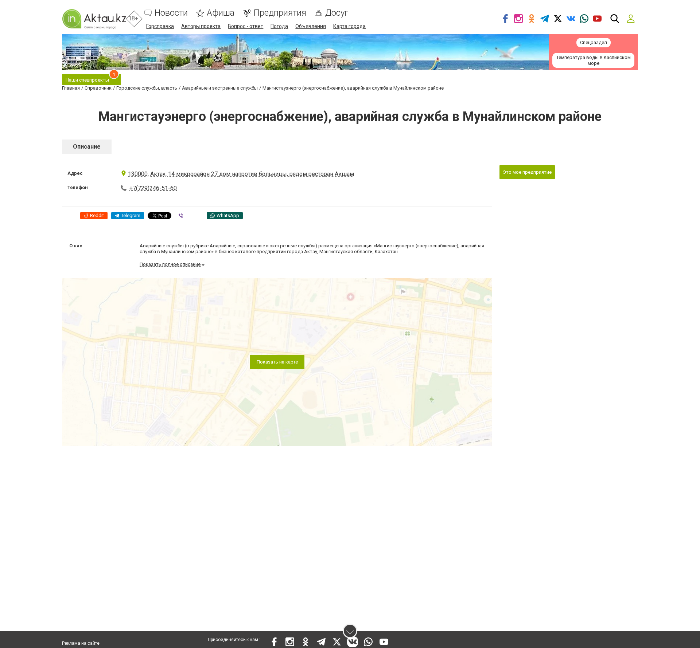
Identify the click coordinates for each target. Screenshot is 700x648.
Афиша (220, 13)
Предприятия (279, 13)
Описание (87, 146)
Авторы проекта (201, 26)
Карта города (349, 26)
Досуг (336, 13)
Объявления (310, 26)
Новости (171, 13)
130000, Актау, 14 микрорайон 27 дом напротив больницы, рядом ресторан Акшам (241, 173)
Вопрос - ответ (245, 26)
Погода (279, 26)
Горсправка (160, 26)
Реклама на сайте (81, 643)
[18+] (94, 19)
